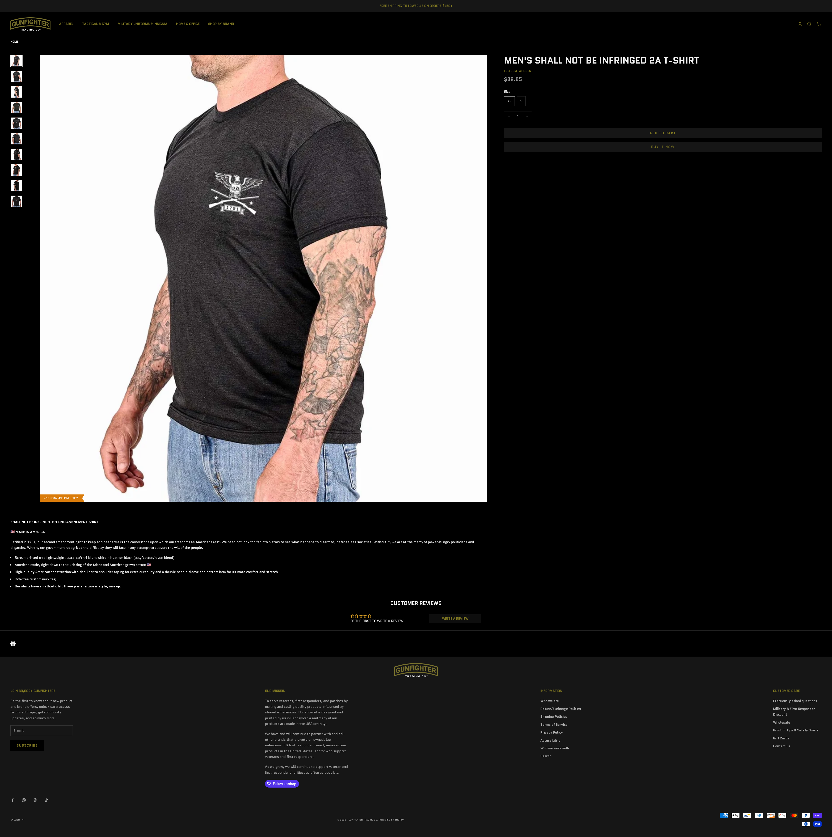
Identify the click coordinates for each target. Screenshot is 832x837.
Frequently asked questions (795, 700)
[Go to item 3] (16, 92)
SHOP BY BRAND (221, 23)
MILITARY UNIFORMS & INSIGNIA (142, 23)
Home (14, 42)
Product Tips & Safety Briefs (795, 730)
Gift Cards (781, 738)
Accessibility (550, 740)
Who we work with (554, 748)
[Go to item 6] (16, 139)
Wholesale (781, 722)
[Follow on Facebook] (12, 800)
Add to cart (663, 133)
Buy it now (663, 146)
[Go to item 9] (16, 186)
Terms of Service (553, 724)
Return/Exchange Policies (560, 708)
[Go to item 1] (16, 61)
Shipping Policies (553, 716)
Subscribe (27, 745)
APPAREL (66, 23)
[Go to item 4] (16, 107)
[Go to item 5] (16, 123)
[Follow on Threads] (35, 800)
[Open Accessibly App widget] (416, 643)
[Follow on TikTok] (46, 800)
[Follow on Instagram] (24, 800)
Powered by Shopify (392, 819)
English (15, 819)
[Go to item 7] (16, 154)
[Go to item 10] (16, 201)
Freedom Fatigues (517, 71)
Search (545, 756)
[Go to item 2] (16, 76)
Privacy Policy (551, 732)
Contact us (781, 746)
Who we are (549, 700)
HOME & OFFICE (188, 23)
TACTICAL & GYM (95, 23)
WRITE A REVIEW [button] (455, 618)
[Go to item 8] (16, 170)
